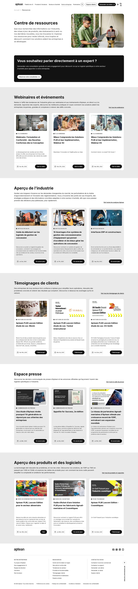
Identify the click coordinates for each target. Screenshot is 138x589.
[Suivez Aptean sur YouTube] (123, 550)
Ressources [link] (26, 10)
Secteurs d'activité (54, 4)
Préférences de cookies (42, 583)
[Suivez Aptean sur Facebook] (113, 550)
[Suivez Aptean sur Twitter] (117, 550)
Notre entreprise (66, 4)
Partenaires (76, 4)
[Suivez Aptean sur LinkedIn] (120, 550)
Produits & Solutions (41, 4)
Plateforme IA (29, 4)
